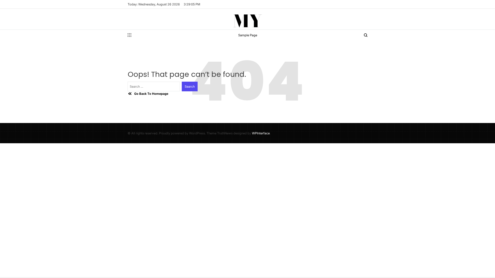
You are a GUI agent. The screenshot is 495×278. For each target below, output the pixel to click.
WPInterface (261, 133)
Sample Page (247, 35)
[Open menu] (129, 35)
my (247, 21)
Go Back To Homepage (151, 94)
